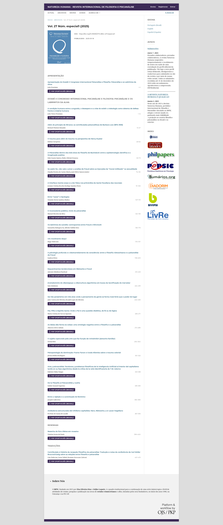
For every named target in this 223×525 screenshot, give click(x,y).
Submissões (153, 48)
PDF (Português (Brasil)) (62, 91)
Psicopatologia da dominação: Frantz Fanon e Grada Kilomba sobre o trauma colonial (84, 353)
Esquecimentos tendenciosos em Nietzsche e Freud (70, 269)
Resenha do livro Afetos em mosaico (63, 431)
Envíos (73, 13)
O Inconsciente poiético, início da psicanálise (67, 211)
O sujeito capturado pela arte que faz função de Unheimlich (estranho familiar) (81, 339)
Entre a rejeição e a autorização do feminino (66, 397)
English (150, 29)
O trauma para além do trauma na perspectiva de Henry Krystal (75, 139)
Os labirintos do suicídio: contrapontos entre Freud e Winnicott (75, 225)
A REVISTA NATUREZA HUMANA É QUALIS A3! (158, 95)
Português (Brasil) (154, 25)
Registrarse (163, 7)
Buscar (170, 13)
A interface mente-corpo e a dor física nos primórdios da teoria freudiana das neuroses (85, 183)
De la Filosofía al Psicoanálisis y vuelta (64, 383)
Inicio (50, 20)
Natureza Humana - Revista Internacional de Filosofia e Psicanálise (91, 7)
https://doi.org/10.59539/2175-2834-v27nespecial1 (97, 34)
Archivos (62, 13)
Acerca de (94, 13)
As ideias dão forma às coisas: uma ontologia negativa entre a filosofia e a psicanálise (84, 325)
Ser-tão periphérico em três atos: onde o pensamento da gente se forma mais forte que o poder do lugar (92, 297)
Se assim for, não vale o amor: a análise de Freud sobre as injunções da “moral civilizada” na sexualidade (92, 169)
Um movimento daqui (57, 239)
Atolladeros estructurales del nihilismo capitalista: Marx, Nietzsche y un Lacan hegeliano (85, 411)
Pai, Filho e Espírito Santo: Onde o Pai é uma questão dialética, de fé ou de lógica (82, 311)
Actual (51, 13)
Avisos (82, 13)
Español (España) (154, 32)
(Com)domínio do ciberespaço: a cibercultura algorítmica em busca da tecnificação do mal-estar (89, 283)
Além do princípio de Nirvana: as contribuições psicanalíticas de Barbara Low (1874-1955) (85, 125)
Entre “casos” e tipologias (58, 197)
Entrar (172, 7)
